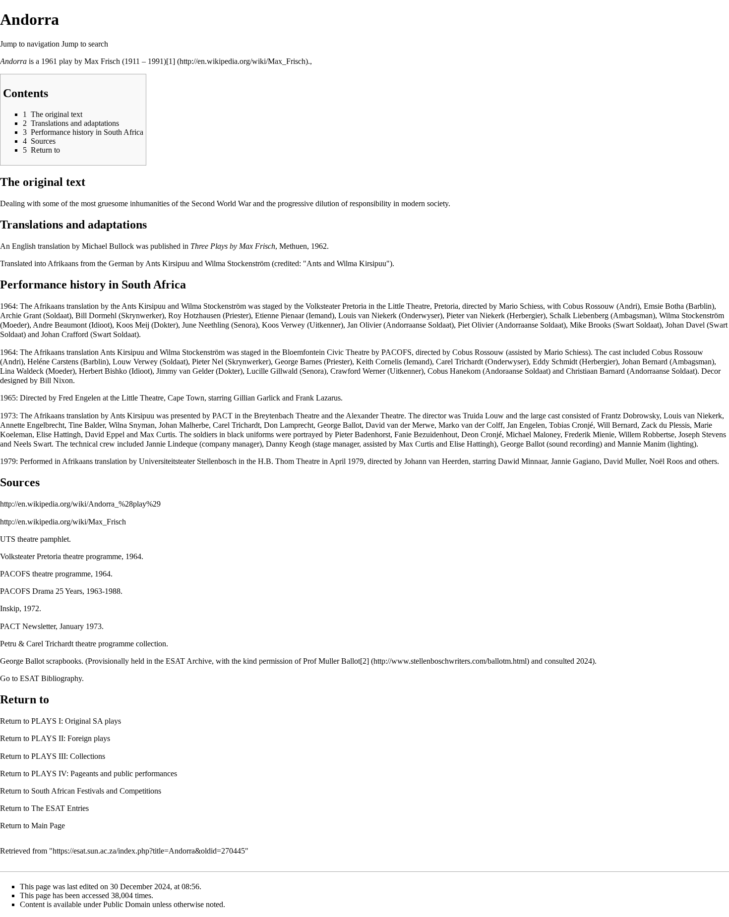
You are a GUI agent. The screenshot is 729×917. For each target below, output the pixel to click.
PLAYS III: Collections (68, 756)
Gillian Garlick (257, 398)
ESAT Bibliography (51, 678)
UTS (7, 539)
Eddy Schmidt (555, 361)
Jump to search (84, 44)
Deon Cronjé (481, 434)
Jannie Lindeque (171, 444)
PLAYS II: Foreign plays (70, 738)
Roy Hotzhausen (194, 315)
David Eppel (104, 434)
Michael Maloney (533, 434)
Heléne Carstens (52, 361)
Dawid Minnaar (522, 461)
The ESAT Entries (60, 808)
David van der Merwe (399, 425)
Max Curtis (157, 434)
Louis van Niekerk (367, 315)
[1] (170, 61)
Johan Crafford (64, 334)
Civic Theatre (348, 352)
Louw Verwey (135, 361)
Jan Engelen (526, 425)
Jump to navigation (30, 44)
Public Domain (126, 904)
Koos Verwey (283, 325)
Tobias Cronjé (571, 425)
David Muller (624, 461)
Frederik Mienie (589, 434)
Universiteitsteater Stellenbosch (188, 461)
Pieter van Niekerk (475, 315)
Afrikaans (63, 263)
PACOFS (396, 352)
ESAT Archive (189, 661)
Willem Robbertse (646, 434)
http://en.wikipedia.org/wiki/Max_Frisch (63, 521)
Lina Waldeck (22, 371)
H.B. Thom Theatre (289, 461)
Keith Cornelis (379, 361)
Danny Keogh (288, 444)
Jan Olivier (364, 325)
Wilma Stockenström (237, 263)
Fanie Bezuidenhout (425, 434)
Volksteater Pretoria (335, 306)
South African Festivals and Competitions (96, 791)
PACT (222, 415)
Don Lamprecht (288, 425)
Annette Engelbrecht (32, 425)
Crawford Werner (357, 371)
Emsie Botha (664, 306)
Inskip (9, 608)
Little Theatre (143, 398)
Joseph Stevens (702, 434)
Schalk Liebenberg (578, 315)
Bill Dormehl (96, 315)
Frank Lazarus (318, 398)
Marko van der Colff (470, 425)
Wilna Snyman (132, 425)
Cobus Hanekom (454, 371)
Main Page (48, 825)
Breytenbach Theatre (286, 415)
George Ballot (339, 425)
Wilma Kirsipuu (361, 263)
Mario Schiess (521, 306)
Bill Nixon (56, 380)
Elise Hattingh (58, 434)
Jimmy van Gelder (185, 371)
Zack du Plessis (665, 425)
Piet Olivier (475, 325)
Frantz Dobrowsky (630, 415)
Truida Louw (483, 415)
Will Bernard (617, 425)
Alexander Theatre (375, 415)
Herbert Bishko (103, 371)
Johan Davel (685, 325)
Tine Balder (86, 425)
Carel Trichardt (459, 361)
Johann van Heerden (436, 461)
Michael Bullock (108, 246)
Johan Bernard (645, 361)
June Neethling (205, 325)
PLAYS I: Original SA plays (76, 721)
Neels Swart (32, 444)
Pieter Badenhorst (362, 434)
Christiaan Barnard (595, 371)
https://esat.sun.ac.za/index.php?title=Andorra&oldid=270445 (149, 851)
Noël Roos (666, 461)
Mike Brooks (590, 325)
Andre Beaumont (60, 325)
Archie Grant (20, 315)
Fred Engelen (80, 398)
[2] (364, 661)
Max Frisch (102, 61)
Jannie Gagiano (575, 461)
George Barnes (298, 361)
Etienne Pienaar (279, 315)
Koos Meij (132, 325)
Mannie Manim (641, 444)
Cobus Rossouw (588, 306)
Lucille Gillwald (272, 371)
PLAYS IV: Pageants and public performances (104, 773)
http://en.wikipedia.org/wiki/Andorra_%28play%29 (80, 504)
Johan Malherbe (184, 425)
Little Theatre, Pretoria (423, 306)
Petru (8, 643)
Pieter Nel (207, 361)
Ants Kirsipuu (167, 263)
